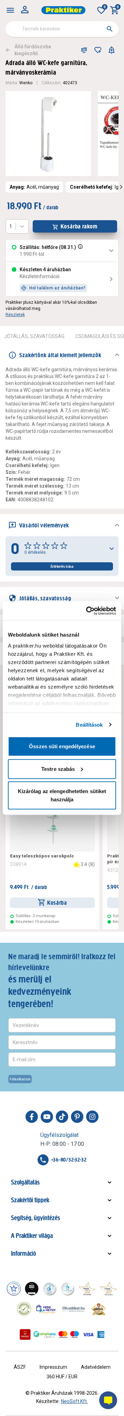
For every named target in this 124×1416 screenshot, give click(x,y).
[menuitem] (10, 10)
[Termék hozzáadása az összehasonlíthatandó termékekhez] (84, 50)
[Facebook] (31, 1117)
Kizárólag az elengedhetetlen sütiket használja (62, 795)
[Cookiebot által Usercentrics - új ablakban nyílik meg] (87, 610)
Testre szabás (58, 769)
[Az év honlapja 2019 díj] (67, 1288)
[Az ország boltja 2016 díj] (87, 1288)
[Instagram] (92, 1117)
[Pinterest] (77, 1117)
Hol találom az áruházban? (57, 288)
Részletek (15, 314)
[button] (79, 251)
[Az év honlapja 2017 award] (108, 1288)
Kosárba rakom (79, 226)
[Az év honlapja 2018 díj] (49, 1288)
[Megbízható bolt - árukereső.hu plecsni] (24, 1309)
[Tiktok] (62, 1117)
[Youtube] (47, 1117)
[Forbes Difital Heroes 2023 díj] (32, 1288)
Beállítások (89, 724)
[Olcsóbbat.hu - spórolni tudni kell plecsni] (74, 1309)
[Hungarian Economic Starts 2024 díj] (14, 1288)
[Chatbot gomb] (108, 1400)
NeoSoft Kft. (74, 1401)
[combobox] (62, 29)
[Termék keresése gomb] (109, 29)
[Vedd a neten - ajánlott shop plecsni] (46, 1309)
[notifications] (111, 50)
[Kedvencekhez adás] (98, 50)
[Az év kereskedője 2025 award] (99, 1309)
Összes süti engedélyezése (62, 746)
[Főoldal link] (63, 10)
